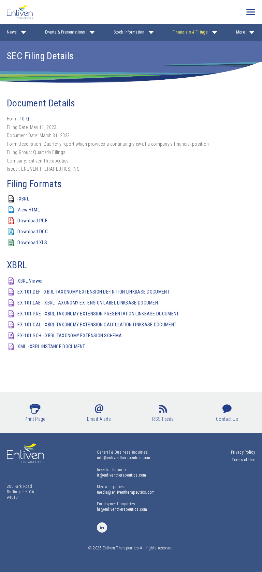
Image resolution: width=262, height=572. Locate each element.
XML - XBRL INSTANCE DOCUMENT (51, 346)
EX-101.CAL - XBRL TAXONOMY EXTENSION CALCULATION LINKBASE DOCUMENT (96, 324)
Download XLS (32, 242)
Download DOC (32, 231)
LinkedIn (102, 527)
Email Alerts (99, 419)
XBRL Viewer (30, 281)
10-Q (24, 118)
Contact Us (227, 419)
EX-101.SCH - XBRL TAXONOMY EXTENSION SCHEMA (69, 335)
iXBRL (23, 199)
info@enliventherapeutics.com (123, 457)
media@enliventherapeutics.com (126, 492)
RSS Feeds (163, 419)
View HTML (28, 209)
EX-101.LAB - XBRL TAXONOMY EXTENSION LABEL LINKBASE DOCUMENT (88, 303)
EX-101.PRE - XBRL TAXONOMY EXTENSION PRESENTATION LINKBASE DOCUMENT (98, 313)
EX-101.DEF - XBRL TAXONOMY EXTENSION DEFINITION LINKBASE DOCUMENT (93, 292)
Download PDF (32, 220)
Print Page (35, 419)
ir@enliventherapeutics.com (121, 475)
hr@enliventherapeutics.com (122, 509)
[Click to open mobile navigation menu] (251, 12)
